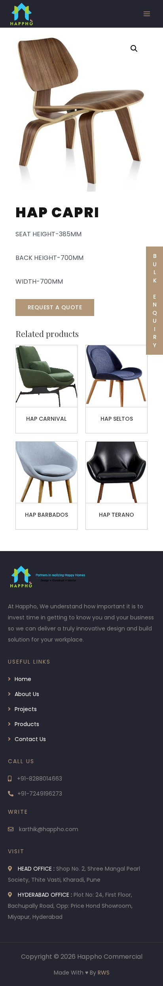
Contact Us (30, 739)
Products (27, 724)
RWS (104, 973)
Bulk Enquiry (155, 300)
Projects (26, 709)
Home (23, 679)
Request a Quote (55, 307)
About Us (27, 694)
